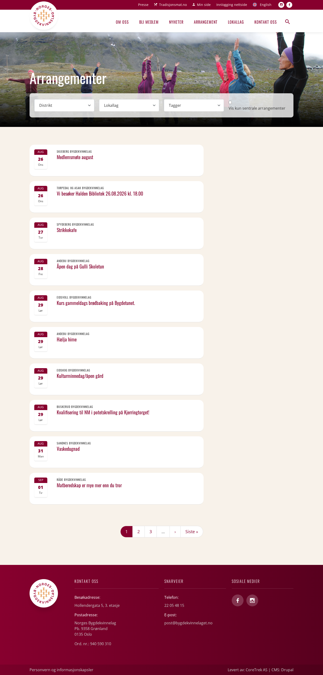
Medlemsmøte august (75, 157)
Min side (204, 4)
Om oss (122, 22)
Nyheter (176, 22)
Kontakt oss (265, 22)
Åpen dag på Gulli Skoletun (80, 266)
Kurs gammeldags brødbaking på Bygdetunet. (96, 303)
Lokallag (236, 22)
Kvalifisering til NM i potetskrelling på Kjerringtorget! (103, 412)
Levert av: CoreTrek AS (247, 669)
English (265, 4)
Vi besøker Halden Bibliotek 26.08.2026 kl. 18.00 (100, 193)
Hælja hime (67, 339)
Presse (143, 4)
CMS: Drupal (282, 669)
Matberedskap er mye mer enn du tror (89, 485)
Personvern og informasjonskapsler (61, 669)
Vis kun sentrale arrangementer (257, 108)
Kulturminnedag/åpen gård (80, 375)
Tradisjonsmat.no (173, 4)
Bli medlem (149, 22)
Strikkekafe (67, 230)
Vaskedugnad (68, 448)
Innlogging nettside (231, 4)
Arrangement (206, 22)
